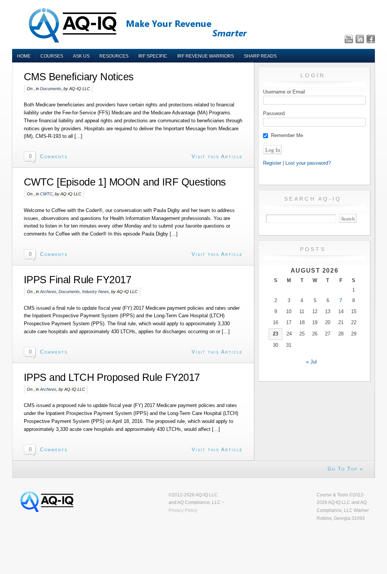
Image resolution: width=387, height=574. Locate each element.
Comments (54, 156)
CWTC (46, 194)
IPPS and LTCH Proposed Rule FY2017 (112, 377)
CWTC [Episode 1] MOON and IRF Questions (125, 182)
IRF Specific (152, 55)
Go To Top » (345, 469)
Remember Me (287, 135)
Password (274, 113)
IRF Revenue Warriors (205, 55)
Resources (113, 55)
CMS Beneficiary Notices (79, 77)
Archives (48, 291)
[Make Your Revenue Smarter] (137, 42)
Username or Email (284, 92)
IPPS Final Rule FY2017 (77, 279)
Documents (50, 88)
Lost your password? (308, 163)
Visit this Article (217, 156)
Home (24, 55)
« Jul (311, 362)
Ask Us (81, 55)
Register (272, 163)
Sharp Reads (260, 55)
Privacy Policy (183, 510)
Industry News (95, 291)
